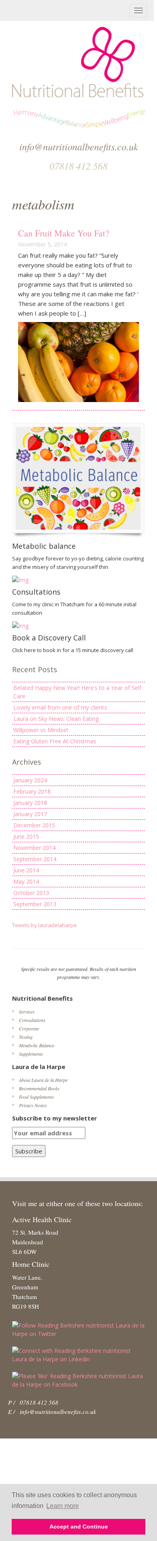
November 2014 (34, 848)
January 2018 (30, 802)
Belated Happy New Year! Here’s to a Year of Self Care (77, 692)
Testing (26, 1037)
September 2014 (34, 859)
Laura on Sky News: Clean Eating (56, 718)
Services (27, 1011)
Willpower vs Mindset (40, 730)
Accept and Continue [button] (79, 1526)
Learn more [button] (62, 1505)
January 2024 (30, 780)
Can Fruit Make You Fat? (63, 233)
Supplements (31, 1054)
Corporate (29, 1028)
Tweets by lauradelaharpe (44, 925)
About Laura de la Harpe (43, 1080)
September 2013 (34, 904)
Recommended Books (39, 1088)
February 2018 (32, 791)
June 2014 (26, 870)
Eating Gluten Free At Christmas (54, 741)
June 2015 (26, 836)
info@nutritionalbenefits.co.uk (58, 1412)
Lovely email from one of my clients (60, 707)
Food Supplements (36, 1097)
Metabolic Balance (36, 1045)
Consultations (32, 1020)
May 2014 (26, 881)
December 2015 (34, 825)
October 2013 (31, 893)
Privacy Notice (33, 1105)
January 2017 (30, 814)
